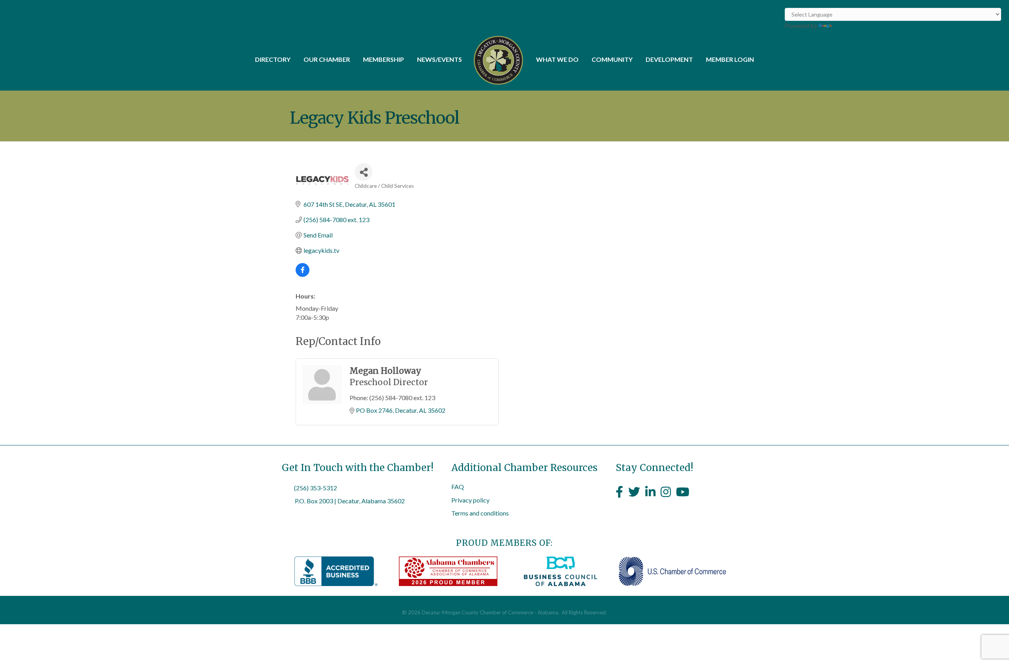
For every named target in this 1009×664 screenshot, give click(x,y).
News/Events (439, 59)
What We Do (557, 59)
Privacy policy (470, 500)
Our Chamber (326, 59)
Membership (383, 59)
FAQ (457, 486)
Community (612, 59)
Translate (846, 25)
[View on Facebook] (302, 274)
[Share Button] (363, 172)
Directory (272, 59)
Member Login (730, 59)
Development (669, 59)
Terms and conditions (480, 513)
